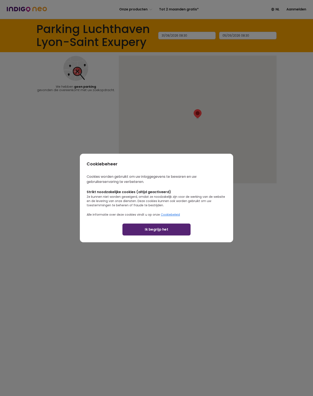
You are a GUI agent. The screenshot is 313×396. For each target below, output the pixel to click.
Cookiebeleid (170, 214)
